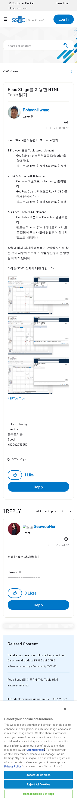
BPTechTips (19, 459)
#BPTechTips (16, 398)
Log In (64, 19)
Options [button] (71, 71)
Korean (14, 685)
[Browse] (7, 19)
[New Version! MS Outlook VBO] (63, 511)
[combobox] (38, 45)
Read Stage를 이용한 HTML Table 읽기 (32, 679)
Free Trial (62, 3)
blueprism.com (18, 8)
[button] (15, 475)
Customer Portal (22, 3)
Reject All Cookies (38, 784)
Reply (38, 486)
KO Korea (12, 71)
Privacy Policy (12, 766)
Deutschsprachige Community (28, 666)
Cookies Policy (36, 749)
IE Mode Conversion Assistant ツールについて (37, 699)
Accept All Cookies (38, 775)
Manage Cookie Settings (38, 793)
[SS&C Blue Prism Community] (28, 19)
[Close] (65, 709)
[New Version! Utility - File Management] (70, 511)
